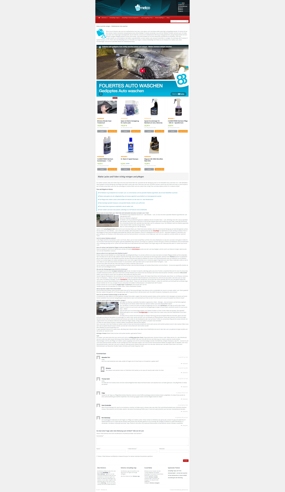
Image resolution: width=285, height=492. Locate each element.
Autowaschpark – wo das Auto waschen (177, 473)
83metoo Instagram (154, 483)
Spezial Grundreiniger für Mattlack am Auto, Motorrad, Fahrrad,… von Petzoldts (153, 122)
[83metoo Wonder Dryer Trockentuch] (107, 107)
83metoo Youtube (153, 477)
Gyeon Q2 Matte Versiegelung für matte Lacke (130, 122)
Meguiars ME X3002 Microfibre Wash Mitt (153, 160)
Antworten (185, 363)
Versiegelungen (143, 312)
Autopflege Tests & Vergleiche (130, 17)
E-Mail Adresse (132, 449)
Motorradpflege (159, 17)
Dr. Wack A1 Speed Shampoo (129, 159)
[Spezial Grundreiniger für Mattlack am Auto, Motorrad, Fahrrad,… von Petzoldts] (154, 107)
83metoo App (136, 476)
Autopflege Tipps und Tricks (174, 470)
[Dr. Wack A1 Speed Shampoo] (131, 145)
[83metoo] (142, 8)
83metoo (104, 17)
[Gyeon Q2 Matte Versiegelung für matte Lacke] (131, 107)
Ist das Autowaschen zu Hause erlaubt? (177, 475)
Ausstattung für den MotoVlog (175, 477)
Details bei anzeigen (113, 131)
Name (98, 449)
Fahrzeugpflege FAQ (147, 17)
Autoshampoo (136, 249)
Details (102, 131)
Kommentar (100, 436)
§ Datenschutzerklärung (175, 489)
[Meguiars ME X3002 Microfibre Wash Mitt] (154, 145)
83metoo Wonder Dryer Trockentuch (104, 122)
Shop (168, 17)
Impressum (185, 489)
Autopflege (156, 231)
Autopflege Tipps (114, 17)
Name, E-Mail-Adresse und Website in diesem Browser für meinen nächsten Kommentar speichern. (125, 456)
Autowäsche (123, 279)
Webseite (162, 449)
